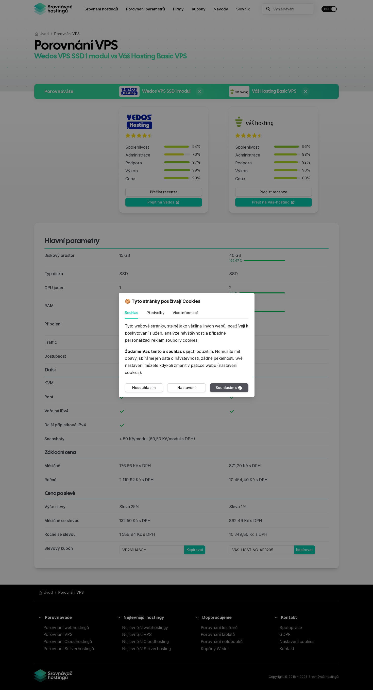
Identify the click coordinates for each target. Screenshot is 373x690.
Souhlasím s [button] (226, 387)
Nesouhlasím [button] (144, 387)
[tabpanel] (186, 349)
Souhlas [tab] (131, 312)
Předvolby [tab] (155, 312)
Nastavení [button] (186, 387)
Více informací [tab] (185, 312)
